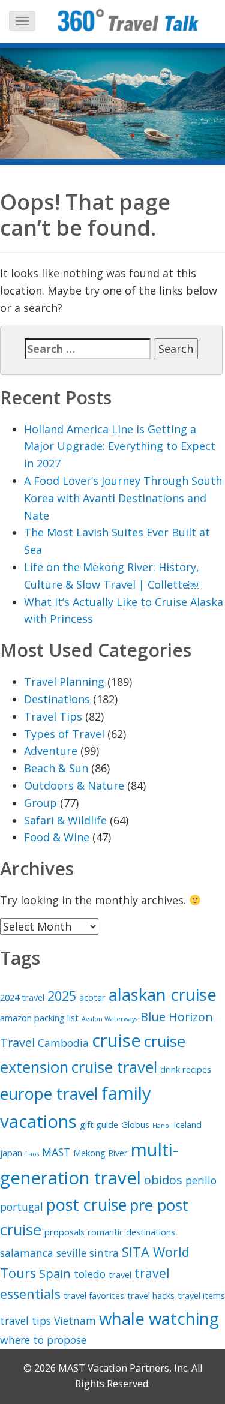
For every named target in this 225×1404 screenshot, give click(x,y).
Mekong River (100, 1153)
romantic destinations (131, 1232)
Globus (135, 1124)
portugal (21, 1206)
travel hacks (151, 1295)
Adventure (50, 750)
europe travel (49, 1093)
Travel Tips (53, 716)
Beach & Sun (56, 768)
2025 (61, 995)
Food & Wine (56, 837)
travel (120, 1274)
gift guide (99, 1124)
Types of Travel (64, 734)
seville (71, 1253)
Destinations (57, 699)
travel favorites (94, 1295)
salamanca (26, 1253)
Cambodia (63, 1043)
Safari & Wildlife (65, 820)
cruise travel (114, 1067)
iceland (188, 1124)
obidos (163, 1180)
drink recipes (185, 1069)
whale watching (159, 1318)
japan (11, 1153)
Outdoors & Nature (74, 785)
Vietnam (75, 1320)
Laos (32, 1154)
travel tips (25, 1320)
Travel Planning (64, 681)
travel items (201, 1295)
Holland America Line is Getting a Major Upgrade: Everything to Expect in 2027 (119, 446)
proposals (64, 1232)
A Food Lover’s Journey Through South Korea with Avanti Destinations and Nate (123, 498)
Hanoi (161, 1125)
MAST (56, 1152)
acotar (92, 997)
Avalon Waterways (109, 1019)
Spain (55, 1273)
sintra (104, 1253)
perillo (201, 1180)
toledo (90, 1274)
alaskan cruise (163, 994)
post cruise (86, 1204)
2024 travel (22, 997)
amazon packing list (39, 1018)
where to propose (43, 1340)
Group (40, 803)
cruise (116, 1040)
